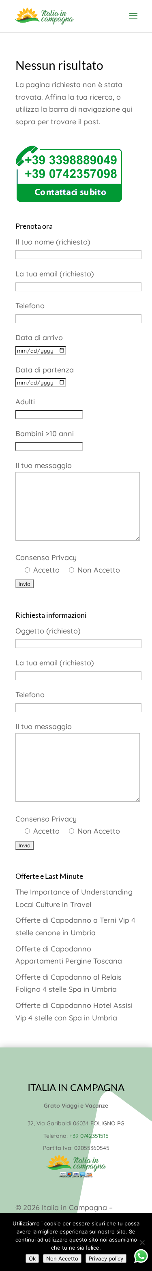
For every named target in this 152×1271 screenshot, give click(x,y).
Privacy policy (106, 1258)
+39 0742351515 (89, 1135)
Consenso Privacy (67, 564)
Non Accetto (62, 1258)
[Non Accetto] (142, 1242)
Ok (32, 1258)
